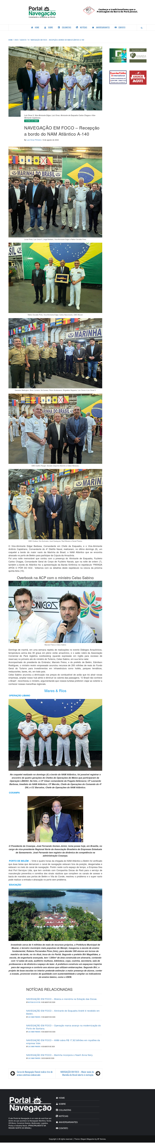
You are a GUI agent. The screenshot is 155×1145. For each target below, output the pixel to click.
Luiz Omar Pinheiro (34, 140)
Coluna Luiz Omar (31, 121)
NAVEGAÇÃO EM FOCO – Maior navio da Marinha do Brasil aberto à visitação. (77, 1073)
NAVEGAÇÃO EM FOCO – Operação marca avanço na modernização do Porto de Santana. (63, 1027)
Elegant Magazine (87, 1139)
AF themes (101, 1139)
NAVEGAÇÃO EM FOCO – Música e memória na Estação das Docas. (61, 998)
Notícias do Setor (34, 1002)
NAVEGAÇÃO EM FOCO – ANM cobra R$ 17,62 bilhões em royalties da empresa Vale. (63, 1042)
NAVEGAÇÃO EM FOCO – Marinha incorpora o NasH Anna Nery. (59, 1054)
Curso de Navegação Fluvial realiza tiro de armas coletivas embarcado (35, 1073)
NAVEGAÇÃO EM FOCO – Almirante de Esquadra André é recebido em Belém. (63, 1012)
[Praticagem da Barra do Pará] (113, 10)
